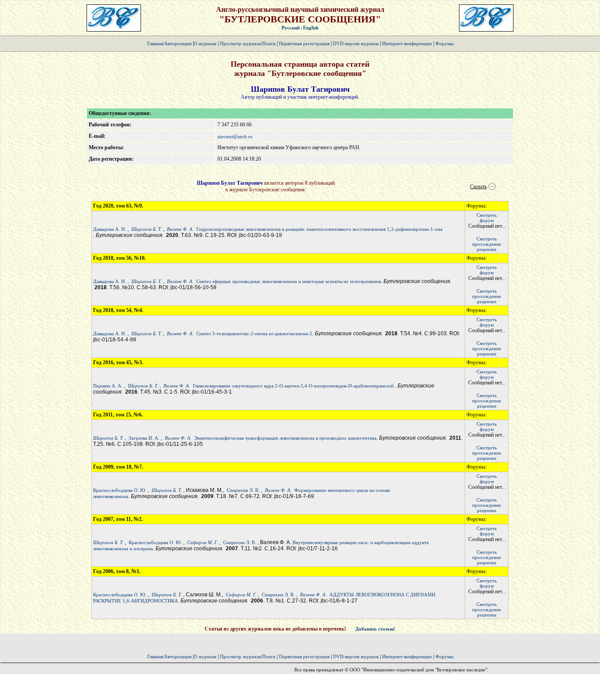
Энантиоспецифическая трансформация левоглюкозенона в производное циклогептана (285, 438)
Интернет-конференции (407, 43)
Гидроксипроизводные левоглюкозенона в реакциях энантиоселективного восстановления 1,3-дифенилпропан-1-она (319, 229)
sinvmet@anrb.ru (235, 136)
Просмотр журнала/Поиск (247, 43)
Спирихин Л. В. (243, 490)
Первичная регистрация (305, 43)
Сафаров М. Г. (202, 542)
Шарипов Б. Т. (146, 229)
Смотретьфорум (487, 217)
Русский (291, 27)
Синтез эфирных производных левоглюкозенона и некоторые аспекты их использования (288, 281)
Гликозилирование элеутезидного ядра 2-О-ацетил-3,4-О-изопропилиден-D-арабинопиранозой (294, 385)
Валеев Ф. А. (180, 229)
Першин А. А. (108, 385)
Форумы (444, 43)
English (310, 27)
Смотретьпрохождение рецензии (486, 244)
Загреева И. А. (144, 438)
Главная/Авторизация (169, 43)
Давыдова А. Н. (109, 229)
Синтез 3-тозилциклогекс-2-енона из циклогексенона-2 (254, 333)
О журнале (205, 43)
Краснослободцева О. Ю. (119, 490)
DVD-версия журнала (356, 43)
